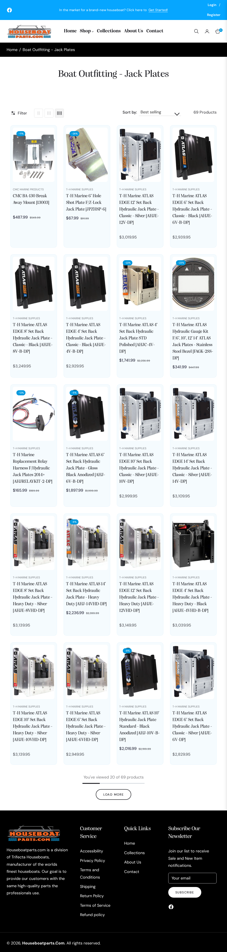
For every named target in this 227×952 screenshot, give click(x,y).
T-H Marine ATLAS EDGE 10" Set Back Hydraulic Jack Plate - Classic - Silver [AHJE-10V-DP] (139, 468)
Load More (113, 794)
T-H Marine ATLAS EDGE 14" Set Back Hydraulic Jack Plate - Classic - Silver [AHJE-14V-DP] (192, 468)
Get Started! (158, 10)
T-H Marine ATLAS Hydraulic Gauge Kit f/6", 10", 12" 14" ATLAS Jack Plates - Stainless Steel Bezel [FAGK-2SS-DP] (192, 342)
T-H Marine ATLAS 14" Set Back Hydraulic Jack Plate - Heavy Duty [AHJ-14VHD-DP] (86, 594)
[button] (196, 31)
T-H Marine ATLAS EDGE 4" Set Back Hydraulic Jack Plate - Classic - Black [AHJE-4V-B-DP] (86, 338)
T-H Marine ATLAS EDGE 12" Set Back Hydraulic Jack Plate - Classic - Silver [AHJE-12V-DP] (139, 209)
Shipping (88, 886)
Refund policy (92, 914)
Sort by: (130, 112)
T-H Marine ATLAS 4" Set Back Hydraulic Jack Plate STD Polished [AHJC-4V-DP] (138, 338)
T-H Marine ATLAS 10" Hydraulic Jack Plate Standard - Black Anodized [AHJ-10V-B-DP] (139, 726)
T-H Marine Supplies (79, 189)
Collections (134, 852)
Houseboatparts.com (43, 943)
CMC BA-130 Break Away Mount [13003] (31, 199)
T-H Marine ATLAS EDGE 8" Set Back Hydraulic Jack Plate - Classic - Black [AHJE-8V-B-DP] (33, 338)
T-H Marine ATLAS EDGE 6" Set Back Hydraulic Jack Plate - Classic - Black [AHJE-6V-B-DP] (192, 209)
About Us (132, 862)
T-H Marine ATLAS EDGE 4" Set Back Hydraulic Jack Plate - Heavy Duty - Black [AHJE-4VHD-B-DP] (192, 597)
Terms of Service (95, 905)
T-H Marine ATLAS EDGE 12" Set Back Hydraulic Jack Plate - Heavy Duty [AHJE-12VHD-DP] (139, 597)
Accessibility (91, 851)
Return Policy (92, 896)
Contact (131, 871)
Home (12, 49)
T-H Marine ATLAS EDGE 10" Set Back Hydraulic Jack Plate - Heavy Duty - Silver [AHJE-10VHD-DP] (32, 726)
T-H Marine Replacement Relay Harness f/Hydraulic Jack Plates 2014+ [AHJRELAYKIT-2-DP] (32, 468)
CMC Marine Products (28, 189)
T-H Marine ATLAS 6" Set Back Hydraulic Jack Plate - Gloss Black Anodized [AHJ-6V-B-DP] (85, 468)
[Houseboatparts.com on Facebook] (172, 906)
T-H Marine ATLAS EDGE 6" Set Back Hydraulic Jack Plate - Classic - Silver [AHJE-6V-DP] (192, 726)
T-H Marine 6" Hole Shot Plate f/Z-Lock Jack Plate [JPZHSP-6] (86, 203)
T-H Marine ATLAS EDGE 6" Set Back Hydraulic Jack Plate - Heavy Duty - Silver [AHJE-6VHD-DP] (86, 726)
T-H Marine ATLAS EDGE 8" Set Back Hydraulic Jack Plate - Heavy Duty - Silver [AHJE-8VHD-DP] (32, 597)
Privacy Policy (92, 860)
